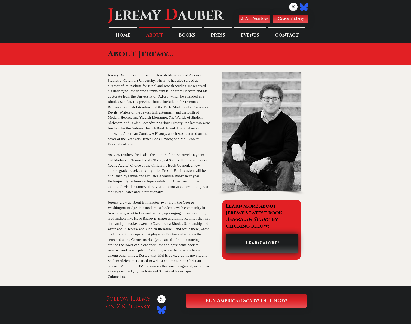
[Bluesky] (304, 7)
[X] (293, 7)
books (157, 102)
